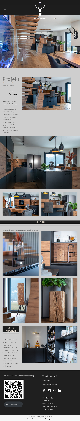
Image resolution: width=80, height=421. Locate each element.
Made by (40, 419)
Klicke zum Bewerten (13, 404)
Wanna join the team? (49, 376)
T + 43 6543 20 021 (48, 409)
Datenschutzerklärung (50, 384)
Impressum (46, 380)
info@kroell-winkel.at (49, 406)
